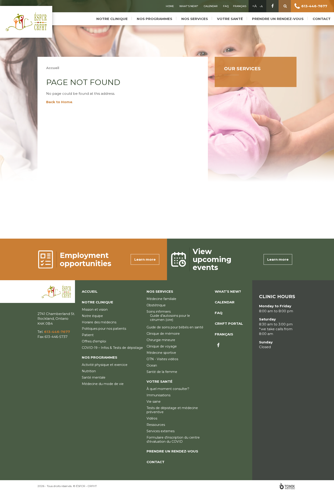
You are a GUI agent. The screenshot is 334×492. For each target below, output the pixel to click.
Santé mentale (93, 377)
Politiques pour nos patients (104, 329)
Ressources (156, 425)
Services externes (160, 431)
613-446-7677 (314, 6)
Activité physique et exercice (104, 365)
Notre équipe (92, 316)
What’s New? (188, 6)
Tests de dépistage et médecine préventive (172, 410)
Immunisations (158, 395)
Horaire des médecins (99, 322)
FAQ (226, 6)
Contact (322, 19)
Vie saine (154, 402)
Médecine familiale (161, 299)
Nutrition (89, 371)
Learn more (145, 259)
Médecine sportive (161, 353)
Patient (88, 335)
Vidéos (152, 418)
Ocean (152, 365)
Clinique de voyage (162, 346)
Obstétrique (156, 305)
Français (239, 6)
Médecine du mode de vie (103, 384)
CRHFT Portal (229, 323)
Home (170, 6)
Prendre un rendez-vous (278, 19)
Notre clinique (112, 19)
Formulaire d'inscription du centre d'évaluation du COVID (173, 439)
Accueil (52, 68)
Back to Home (59, 102)
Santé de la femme (162, 372)
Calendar (211, 6)
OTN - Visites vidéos (162, 359)
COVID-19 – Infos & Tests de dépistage (112, 348)
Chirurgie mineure (161, 340)
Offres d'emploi (94, 341)
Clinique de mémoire (163, 334)
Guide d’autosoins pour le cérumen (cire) (170, 318)
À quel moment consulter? (168, 389)
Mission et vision (95, 309)
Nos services (194, 19)
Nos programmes (154, 19)
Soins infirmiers (159, 312)
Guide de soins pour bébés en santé (175, 327)
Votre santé (230, 19)
